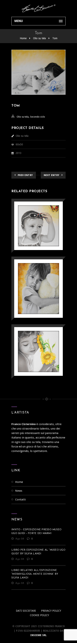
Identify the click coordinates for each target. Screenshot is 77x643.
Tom (54, 38)
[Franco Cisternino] (38, 8)
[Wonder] (33, 216)
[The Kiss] (33, 341)
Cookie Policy (39, 615)
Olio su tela (39, 38)
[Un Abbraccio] (33, 278)
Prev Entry (25, 175)
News (18, 490)
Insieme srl (38, 635)
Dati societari (26, 610)
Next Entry (51, 175)
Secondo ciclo (37, 116)
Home (23, 38)
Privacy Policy (51, 610)
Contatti (20, 499)
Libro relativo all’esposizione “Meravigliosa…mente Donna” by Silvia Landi (34, 574)
